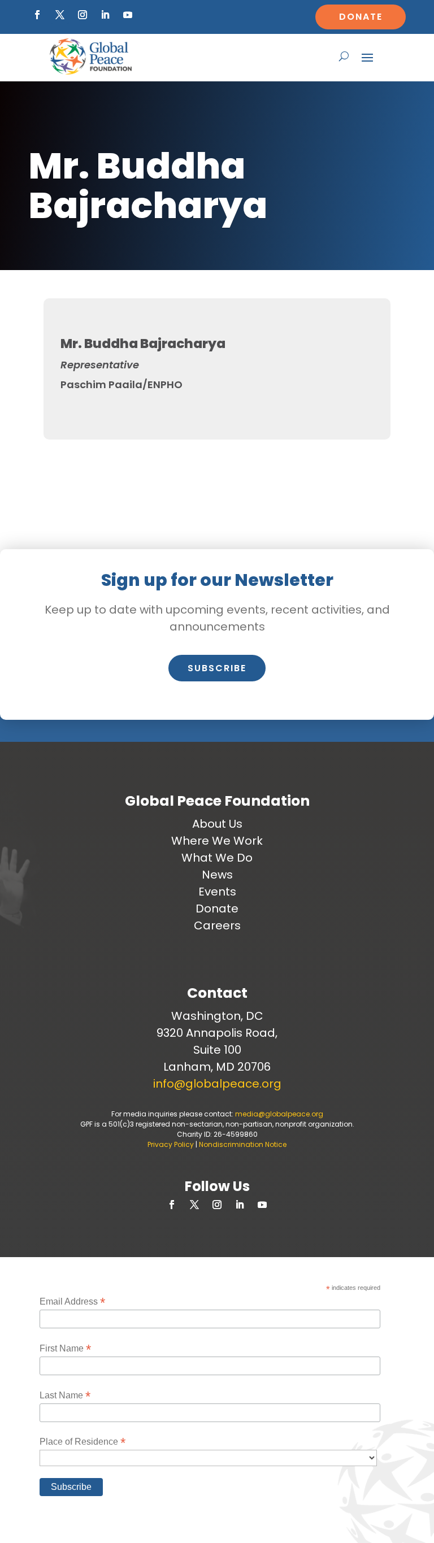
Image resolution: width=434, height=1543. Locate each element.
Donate (361, 16)
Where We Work (217, 841)
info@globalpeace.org (217, 1084)
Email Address (72, 1301)
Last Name (65, 1395)
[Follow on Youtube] (128, 15)
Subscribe (217, 668)
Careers (217, 925)
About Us (217, 824)
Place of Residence (82, 1441)
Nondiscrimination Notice (243, 1144)
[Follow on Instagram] (82, 15)
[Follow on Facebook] (37, 15)
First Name (65, 1348)
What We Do (217, 858)
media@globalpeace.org (279, 1114)
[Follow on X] (60, 15)
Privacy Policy (170, 1144)
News (217, 875)
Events (217, 891)
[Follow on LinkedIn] (105, 15)
